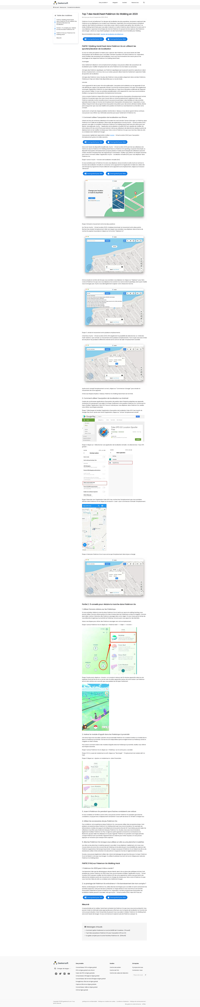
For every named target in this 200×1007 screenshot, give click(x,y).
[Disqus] (114, 969)
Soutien (124, 2)
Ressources (135, 2)
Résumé (58, 38)
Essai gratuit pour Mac (118, 39)
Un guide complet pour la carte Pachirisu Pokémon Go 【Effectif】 (106, 936)
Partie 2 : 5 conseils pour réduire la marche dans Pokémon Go (66, 28)
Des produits (103, 2)
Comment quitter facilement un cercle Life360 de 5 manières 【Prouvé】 (108, 930)
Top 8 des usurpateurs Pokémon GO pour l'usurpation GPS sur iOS (106, 933)
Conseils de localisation (73, 7)
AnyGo (112, 135)
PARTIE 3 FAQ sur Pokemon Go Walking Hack (65, 33)
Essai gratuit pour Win (94, 39)
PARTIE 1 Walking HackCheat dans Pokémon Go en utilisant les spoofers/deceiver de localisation (66, 22)
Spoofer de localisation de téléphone (112, 34)
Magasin (115, 2)
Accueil (57, 7)
